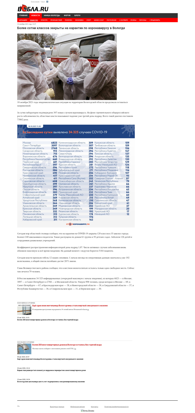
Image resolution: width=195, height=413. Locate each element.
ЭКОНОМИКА (79, 20)
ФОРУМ (67, 15)
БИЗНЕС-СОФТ (99, 20)
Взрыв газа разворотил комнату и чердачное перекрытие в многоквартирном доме (51, 370)
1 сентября (123, 20)
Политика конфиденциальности (116, 407)
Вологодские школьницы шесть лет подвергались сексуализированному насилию (51, 382)
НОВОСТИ (35, 15)
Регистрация (35, 1)
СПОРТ (88, 20)
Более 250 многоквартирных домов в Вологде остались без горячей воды (47, 320)
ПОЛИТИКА (68, 20)
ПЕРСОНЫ (142, 20)
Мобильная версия (77, 407)
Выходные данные (57, 407)
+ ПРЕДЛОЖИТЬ (154, 20)
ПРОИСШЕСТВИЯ (56, 20)
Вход (43, 1)
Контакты (94, 407)
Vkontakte (47, 2)
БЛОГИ (77, 15)
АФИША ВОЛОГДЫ (52, 15)
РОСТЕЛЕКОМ (111, 20)
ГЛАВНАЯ (23, 15)
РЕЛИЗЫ (133, 20)
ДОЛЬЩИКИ (23, 20)
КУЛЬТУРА (44, 20)
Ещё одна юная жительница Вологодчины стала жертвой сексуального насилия (70, 306)
